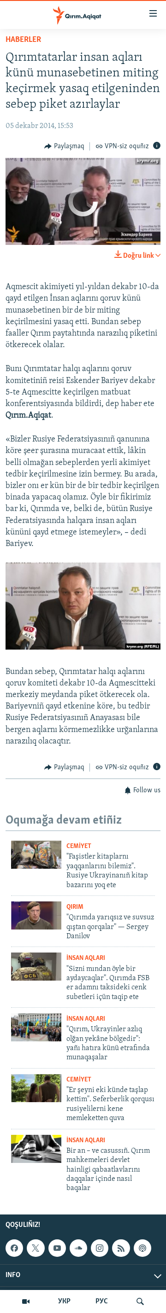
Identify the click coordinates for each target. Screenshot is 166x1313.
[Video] (26, 1301)
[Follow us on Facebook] (14, 1248)
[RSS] (121, 1248)
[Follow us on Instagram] (99, 1248)
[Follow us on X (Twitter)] (35, 1248)
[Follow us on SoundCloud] (78, 1248)
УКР (64, 1301)
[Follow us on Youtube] (57, 1248)
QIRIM (74, 907)
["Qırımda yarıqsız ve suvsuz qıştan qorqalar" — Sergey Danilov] (36, 915)
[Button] (64, 146)
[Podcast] (142, 1248)
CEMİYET (78, 846)
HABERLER (23, 40)
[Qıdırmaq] (140, 1301)
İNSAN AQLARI (85, 958)
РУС (101, 1301)
